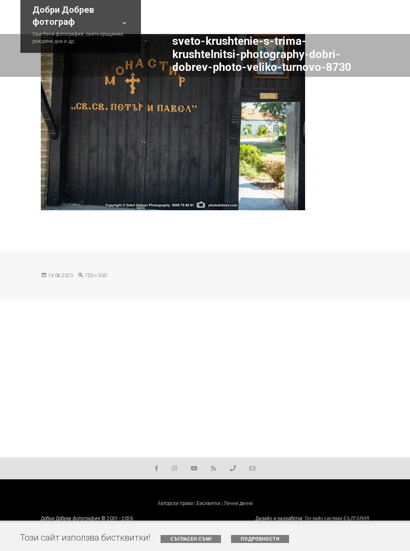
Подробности (260, 539)
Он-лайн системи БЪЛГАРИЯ (337, 518)
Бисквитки (208, 503)
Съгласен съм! (190, 539)
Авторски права (175, 503)
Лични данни (238, 503)
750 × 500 (96, 275)
